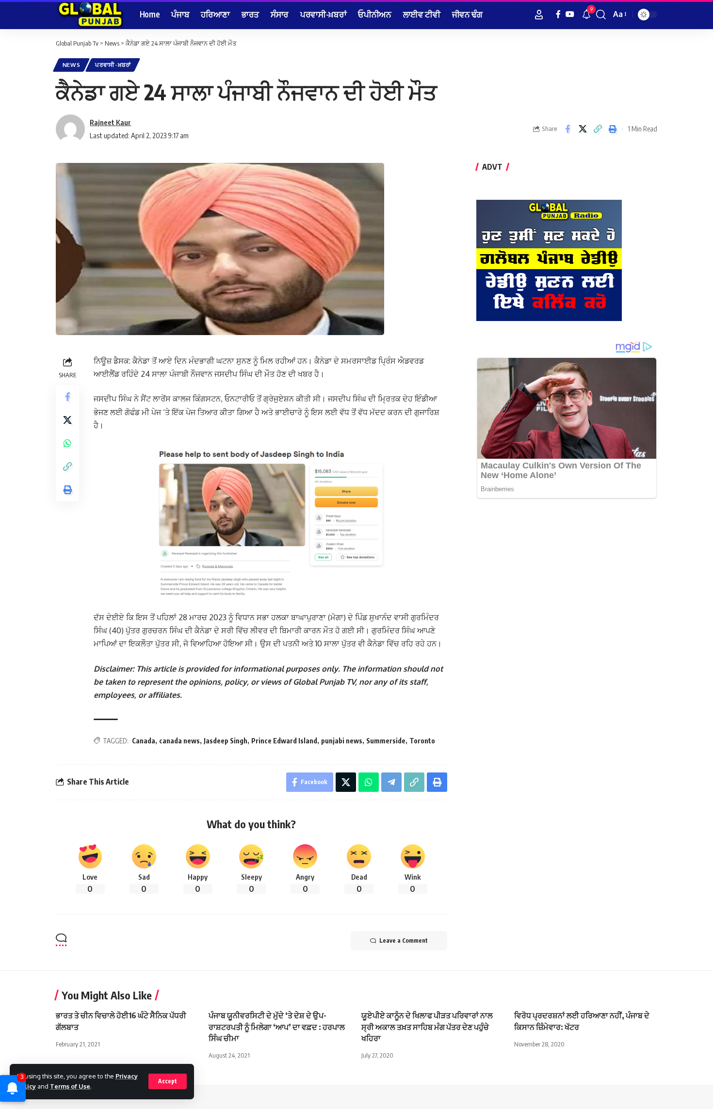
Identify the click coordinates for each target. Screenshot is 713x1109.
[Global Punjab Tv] (90, 14)
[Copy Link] (597, 129)
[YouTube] (570, 14)
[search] (601, 14)
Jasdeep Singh (225, 741)
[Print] (612, 129)
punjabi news (341, 741)
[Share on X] (582, 129)
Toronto (422, 741)
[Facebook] (558, 14)
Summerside (385, 741)
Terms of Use (70, 1086)
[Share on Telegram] (391, 782)
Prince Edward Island (284, 741)
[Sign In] (539, 14)
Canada (143, 741)
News (72, 64)
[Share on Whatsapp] (67, 443)
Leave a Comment (403, 940)
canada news (179, 741)
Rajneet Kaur (110, 122)
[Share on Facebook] (567, 129)
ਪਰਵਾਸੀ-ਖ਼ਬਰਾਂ (113, 64)
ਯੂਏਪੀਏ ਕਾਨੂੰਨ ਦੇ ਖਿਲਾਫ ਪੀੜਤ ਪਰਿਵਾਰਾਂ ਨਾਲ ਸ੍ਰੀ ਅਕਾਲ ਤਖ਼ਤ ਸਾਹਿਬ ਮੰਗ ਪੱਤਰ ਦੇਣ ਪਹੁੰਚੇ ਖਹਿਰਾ (427, 1027)
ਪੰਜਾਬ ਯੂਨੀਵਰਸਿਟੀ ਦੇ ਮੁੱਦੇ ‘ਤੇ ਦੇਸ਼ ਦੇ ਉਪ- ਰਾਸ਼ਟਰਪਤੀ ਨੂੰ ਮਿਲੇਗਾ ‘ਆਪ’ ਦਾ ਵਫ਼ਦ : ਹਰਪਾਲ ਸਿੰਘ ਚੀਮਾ (277, 1027)
